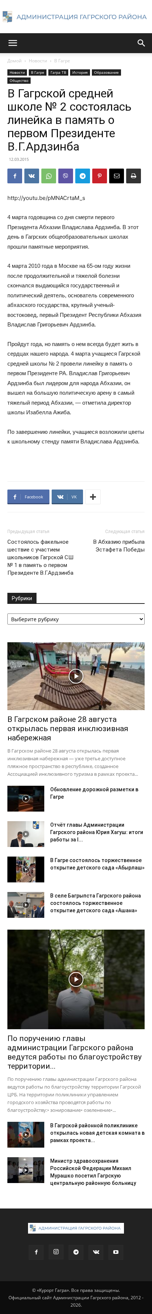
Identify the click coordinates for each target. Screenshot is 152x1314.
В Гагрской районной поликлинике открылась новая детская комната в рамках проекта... (97, 1133)
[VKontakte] (96, 1252)
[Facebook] (14, 176)
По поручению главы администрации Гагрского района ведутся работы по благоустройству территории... (74, 1052)
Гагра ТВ (58, 72)
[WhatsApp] (48, 176)
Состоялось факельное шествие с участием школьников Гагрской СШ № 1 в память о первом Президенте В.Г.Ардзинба (40, 557)
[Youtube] (115, 1252)
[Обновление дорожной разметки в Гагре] (25, 799)
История (80, 72)
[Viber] (65, 176)
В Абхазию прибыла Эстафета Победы (119, 546)
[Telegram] (82, 176)
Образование (106, 72)
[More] (93, 497)
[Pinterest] (99, 176)
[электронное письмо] (116, 176)
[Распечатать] (133, 176)
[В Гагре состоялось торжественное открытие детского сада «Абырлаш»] (25, 869)
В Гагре (62, 61)
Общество (19, 80)
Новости (38, 61)
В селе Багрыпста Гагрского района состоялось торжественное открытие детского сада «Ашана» (95, 903)
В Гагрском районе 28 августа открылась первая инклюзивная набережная (67, 728)
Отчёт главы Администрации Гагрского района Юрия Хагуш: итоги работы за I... (96, 832)
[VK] (31, 176)
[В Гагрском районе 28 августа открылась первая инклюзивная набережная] (76, 676)
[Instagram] (56, 1252)
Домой (14, 61)
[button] (12, 43)
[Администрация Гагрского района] (76, 16)
